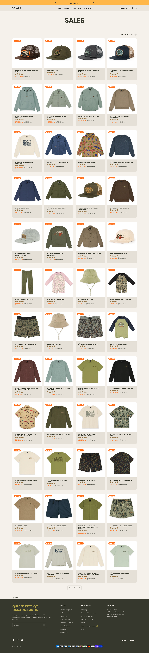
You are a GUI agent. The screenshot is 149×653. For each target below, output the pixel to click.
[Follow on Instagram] (18, 640)
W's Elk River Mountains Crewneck (24, 163)
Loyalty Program (66, 610)
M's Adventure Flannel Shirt (58, 162)
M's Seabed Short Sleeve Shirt (121, 480)
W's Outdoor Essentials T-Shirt (120, 574)
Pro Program (64, 616)
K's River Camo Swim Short (89, 344)
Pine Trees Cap (52, 71)
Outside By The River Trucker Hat (121, 71)
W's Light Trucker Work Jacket (56, 117)
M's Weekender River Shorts (121, 526)
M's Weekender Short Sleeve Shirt (121, 435)
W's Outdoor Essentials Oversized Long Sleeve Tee (88, 574)
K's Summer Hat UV (85, 300)
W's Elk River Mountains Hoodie (24, 117)
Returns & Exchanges (88, 613)
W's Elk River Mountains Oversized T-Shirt (87, 435)
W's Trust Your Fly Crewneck (121, 162)
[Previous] (55, 2)
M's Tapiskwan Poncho (87, 162)
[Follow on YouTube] (22, 640)
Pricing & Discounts (87, 616)
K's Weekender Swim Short (25, 344)
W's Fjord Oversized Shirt (88, 116)
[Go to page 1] (70, 588)
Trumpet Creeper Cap (118, 254)
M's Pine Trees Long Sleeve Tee (121, 388)
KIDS (73, 8)
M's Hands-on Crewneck (119, 208)
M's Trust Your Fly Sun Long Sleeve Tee (58, 574)
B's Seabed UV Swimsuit (56, 300)
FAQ (82, 629)
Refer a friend (65, 613)
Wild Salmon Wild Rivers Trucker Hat (88, 208)
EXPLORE (87, 8)
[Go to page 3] (79, 588)
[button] (19, 74)
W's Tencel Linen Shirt (24, 208)
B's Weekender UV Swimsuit (120, 300)
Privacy (83, 623)
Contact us (64, 632)
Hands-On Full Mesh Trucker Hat (26, 71)
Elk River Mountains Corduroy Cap (23, 254)
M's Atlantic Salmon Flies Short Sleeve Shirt (25, 435)
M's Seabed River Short (87, 480)
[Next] (93, 2)
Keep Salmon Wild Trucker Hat (88, 71)
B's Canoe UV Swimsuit (119, 344)
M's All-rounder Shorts (56, 526)
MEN (59, 8)
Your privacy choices (88, 626)
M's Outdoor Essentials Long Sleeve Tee (58, 389)
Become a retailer (66, 623)
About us (63, 629)
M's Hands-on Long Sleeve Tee (58, 434)
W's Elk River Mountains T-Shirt (57, 481)
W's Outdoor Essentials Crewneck (119, 117)
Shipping (84, 610)
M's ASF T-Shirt (21, 526)
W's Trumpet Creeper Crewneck (55, 254)
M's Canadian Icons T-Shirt (26, 480)
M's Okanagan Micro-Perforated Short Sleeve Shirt (88, 527)
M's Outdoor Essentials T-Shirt (88, 389)
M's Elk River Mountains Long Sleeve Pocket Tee (26, 389)
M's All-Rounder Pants (24, 300)
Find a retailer (65, 619)
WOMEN (66, 8)
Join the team (65, 626)
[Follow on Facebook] (13, 640)
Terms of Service (87, 619)
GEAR (79, 8)
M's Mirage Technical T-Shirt (27, 573)
